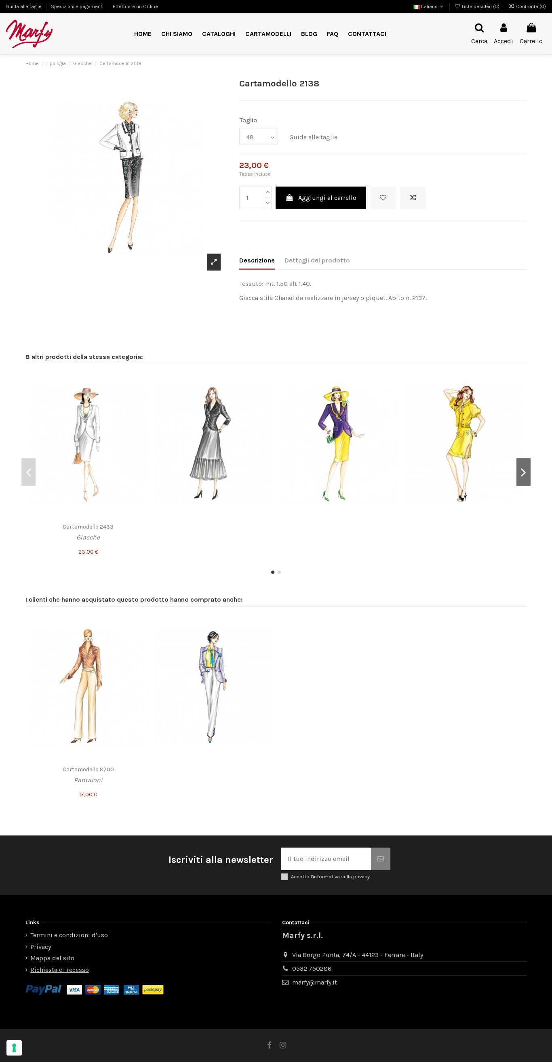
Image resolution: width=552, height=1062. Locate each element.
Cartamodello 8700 (88, 769)
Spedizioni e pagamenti (78, 6)
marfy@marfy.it (314, 982)
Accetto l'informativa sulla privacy (330, 876)
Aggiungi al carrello (327, 197)
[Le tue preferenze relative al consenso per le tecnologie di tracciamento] (14, 1048)
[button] (268, 34)
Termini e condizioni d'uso (69, 935)
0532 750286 (311, 968)
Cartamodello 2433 (88, 526)
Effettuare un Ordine (135, 6)
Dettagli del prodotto (317, 260)
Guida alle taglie (24, 6)
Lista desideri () (480, 6)
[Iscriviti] (380, 859)
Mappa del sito (52, 958)
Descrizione (257, 260)
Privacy (40, 947)
